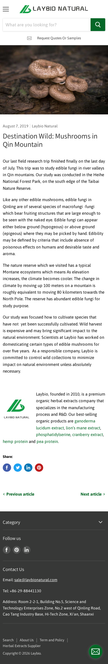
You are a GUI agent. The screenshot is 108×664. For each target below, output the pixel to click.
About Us (27, 640)
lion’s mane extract (83, 427)
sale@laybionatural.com (35, 580)
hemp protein (16, 441)
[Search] (98, 24)
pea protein (47, 441)
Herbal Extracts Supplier (22, 646)
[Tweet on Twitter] (18, 467)
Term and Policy (52, 640)
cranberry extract (87, 434)
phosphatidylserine (53, 434)
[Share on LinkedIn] (28, 467)
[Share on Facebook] (7, 467)
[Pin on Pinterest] (39, 467)
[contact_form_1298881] (95, 651)
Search (8, 640)
